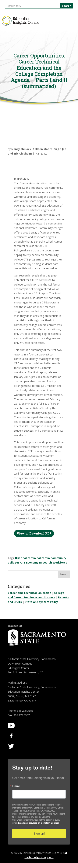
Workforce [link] (60, 562)
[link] (20, 24)
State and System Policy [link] (41, 602)
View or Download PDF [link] (34, 533)
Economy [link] (32, 562)
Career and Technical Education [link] (29, 593)
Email (16, 786)
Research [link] (45, 562)
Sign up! (39, 833)
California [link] (29, 558)
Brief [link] (18, 558)
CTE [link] (22, 562)
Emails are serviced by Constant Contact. (38, 822)
